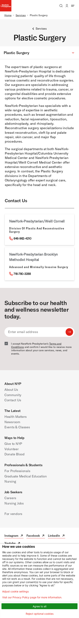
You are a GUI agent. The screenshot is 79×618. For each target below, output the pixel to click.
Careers (10, 498)
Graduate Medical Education (25, 476)
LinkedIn (56, 536)
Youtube (12, 543)
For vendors (13, 514)
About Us (11, 389)
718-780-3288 (22, 274)
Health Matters (15, 417)
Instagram (14, 536)
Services (21, 15)
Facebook (35, 536)
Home (8, 15)
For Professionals (17, 471)
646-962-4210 (22, 238)
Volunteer (11, 449)
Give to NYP (13, 444)
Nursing (10, 481)
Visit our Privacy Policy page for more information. (32, 597)
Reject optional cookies (39, 613)
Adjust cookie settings (15, 591)
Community (12, 395)
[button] (39, 53)
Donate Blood (14, 454)
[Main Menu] (73, 6)
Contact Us (12, 400)
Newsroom (12, 422)
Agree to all (39, 606)
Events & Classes (17, 427)
